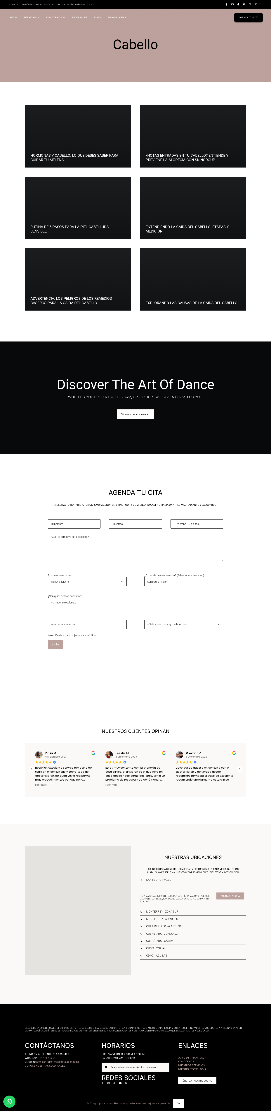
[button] (239, 769)
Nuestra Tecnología (192, 1069)
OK (178, 1103)
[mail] (256, 4)
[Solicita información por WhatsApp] (9, 1102)
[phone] (261, 4)
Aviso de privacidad (191, 1057)
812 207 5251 (48, 1058)
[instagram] (232, 4)
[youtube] (244, 4)
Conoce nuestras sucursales (45, 1065)
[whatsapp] (250, 4)
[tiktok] (238, 4)
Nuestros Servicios (191, 1065)
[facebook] (226, 4)
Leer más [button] (40, 785)
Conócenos (186, 1061)
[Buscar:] (135, 1067)
